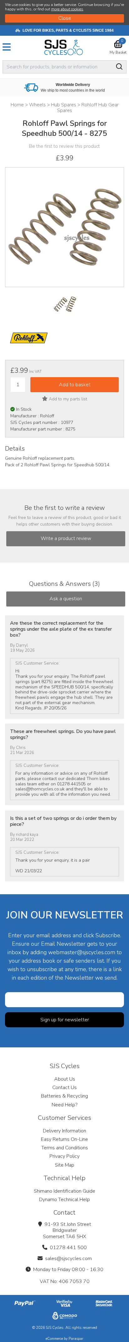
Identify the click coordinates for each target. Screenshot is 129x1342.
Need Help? (64, 1104)
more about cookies (67, 9)
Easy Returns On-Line (64, 1139)
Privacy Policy (64, 1156)
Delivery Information (64, 1130)
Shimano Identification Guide (64, 1191)
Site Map (64, 1165)
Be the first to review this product (64, 146)
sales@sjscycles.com (68, 1258)
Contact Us (64, 1087)
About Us (64, 1079)
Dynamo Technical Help (64, 1199)
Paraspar (76, 1338)
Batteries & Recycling (64, 1096)
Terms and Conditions (64, 1147)
